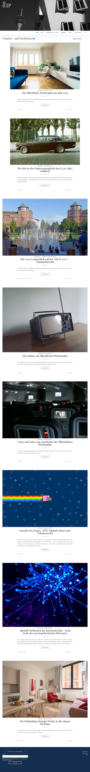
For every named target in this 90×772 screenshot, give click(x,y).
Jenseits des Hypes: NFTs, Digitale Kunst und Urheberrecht (45, 532)
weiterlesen (45, 105)
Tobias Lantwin (20, 554)
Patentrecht (37, 256)
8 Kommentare (69, 554)
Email (3, 754)
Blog (42, 32)
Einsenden (63, 32)
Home (37, 32)
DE (85, 32)
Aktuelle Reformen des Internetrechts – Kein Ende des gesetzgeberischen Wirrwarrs (45, 632)
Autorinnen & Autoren (52, 32)
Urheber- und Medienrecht (45, 90)
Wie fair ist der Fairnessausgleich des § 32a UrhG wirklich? (45, 170)
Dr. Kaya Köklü (20, 740)
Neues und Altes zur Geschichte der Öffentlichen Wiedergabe (45, 443)
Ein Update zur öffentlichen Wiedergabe (45, 355)
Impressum (85, 751)
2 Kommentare (69, 740)
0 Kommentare (69, 109)
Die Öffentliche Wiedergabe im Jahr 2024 (45, 92)
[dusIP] (6, 5)
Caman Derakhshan (21, 278)
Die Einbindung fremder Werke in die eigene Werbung (45, 722)
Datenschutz (85, 753)
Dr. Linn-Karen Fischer (22, 651)
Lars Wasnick (20, 109)
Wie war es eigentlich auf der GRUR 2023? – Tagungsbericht (45, 260)
